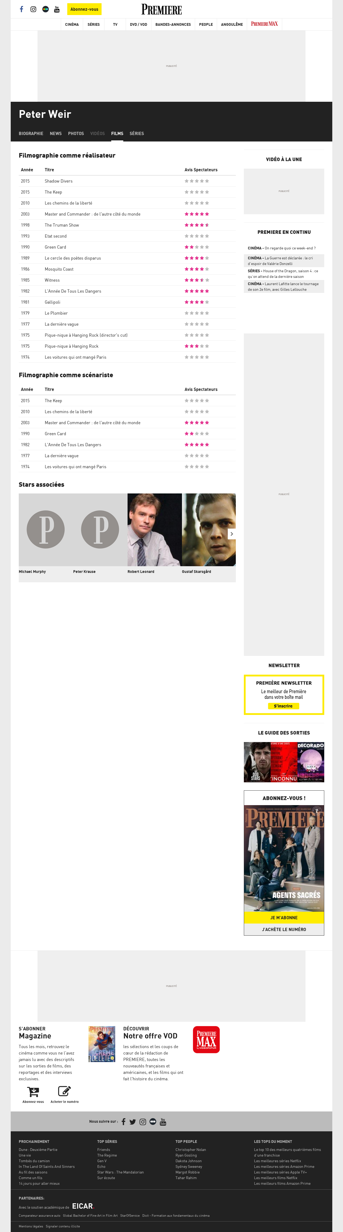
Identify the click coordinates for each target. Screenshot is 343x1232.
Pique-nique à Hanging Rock (72, 346)
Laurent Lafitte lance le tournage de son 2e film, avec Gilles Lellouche (283, 286)
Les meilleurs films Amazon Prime (282, 1183)
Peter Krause (84, 571)
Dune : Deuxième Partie (38, 1149)
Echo (101, 1166)
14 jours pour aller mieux (39, 1183)
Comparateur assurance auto (39, 1215)
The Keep (53, 192)
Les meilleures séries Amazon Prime (284, 1166)
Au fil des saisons (33, 1172)
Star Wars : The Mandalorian (120, 1172)
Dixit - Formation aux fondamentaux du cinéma (176, 1215)
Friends (103, 1149)
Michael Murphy (32, 571)
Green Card (55, 247)
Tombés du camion (34, 1160)
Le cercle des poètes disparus (73, 258)
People (206, 24)
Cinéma (72, 24)
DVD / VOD (138, 24)
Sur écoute (106, 1177)
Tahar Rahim (186, 1177)
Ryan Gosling (186, 1155)
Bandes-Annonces (173, 24)
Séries (94, 24)
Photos (76, 133)
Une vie (25, 1155)
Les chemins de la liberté (68, 203)
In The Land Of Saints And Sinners (47, 1166)
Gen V (102, 1160)
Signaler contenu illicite (63, 1226)
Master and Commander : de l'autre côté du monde (92, 214)
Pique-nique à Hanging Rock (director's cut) (86, 335)
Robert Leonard (141, 571)
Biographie (31, 133)
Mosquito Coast (59, 269)
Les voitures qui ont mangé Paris (75, 357)
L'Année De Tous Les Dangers (73, 291)
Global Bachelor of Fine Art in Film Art (90, 1215)
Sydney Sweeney (189, 1166)
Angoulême (232, 24)
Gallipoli (52, 302)
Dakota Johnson (189, 1160)
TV (115, 24)
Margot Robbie (188, 1172)
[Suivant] (232, 534)
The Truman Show (62, 225)
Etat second (56, 236)
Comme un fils (30, 1177)
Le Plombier (56, 313)
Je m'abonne (284, 917)
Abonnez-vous (84, 9)
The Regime (107, 1155)
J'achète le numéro (284, 929)
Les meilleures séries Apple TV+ (280, 1172)
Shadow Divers (59, 181)
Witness (52, 280)
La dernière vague (62, 324)
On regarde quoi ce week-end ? (282, 248)
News (56, 133)
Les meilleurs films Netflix (275, 1177)
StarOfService (130, 1215)
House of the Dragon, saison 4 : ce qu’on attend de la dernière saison (283, 273)
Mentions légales (31, 1226)
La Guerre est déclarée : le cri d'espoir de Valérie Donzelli (280, 261)
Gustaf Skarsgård (196, 571)
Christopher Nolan (191, 1149)
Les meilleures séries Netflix (277, 1160)
